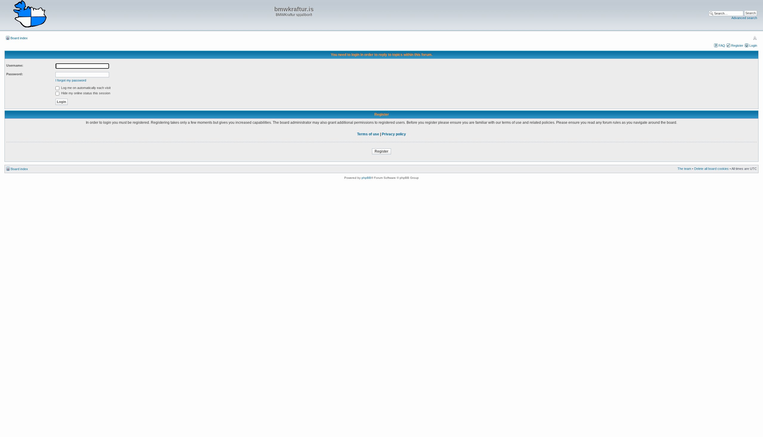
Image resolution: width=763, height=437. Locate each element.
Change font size (755, 37)
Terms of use (368, 134)
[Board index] (29, 14)
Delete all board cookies (711, 168)
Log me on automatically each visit (85, 88)
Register (737, 45)
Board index (19, 38)
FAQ (722, 45)
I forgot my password (70, 80)
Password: (14, 74)
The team (684, 168)
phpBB (366, 177)
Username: (14, 65)
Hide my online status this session (85, 93)
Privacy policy (394, 134)
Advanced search (744, 18)
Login (753, 45)
